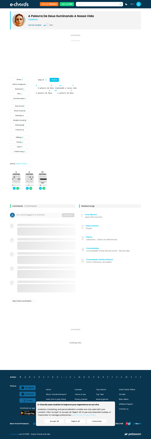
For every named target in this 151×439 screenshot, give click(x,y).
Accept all (54, 421)
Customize (97, 421)
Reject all (75, 421)
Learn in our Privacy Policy (84, 415)
